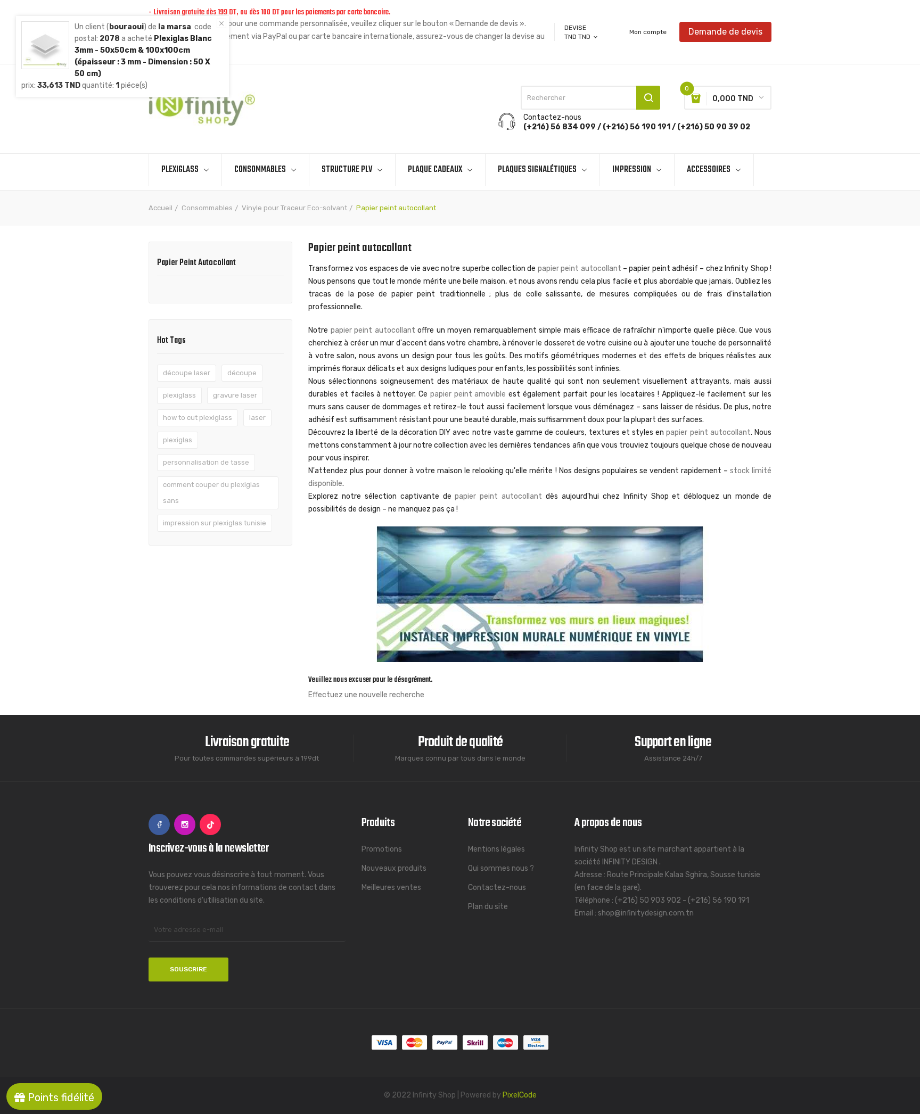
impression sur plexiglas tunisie (214, 523)
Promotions (382, 849)
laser (257, 418)
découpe (242, 373)
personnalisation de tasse (206, 462)
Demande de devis (725, 32)
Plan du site (488, 906)
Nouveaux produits (394, 868)
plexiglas (177, 440)
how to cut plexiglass (197, 418)
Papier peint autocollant (196, 264)
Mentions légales (496, 849)
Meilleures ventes (391, 887)
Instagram (184, 824)
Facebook (159, 824)
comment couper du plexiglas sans (211, 493)
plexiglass (179, 395)
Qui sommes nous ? (501, 868)
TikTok (210, 824)
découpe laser (186, 373)
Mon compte (648, 32)
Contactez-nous (497, 887)
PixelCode (520, 1095)
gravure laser (235, 395)
